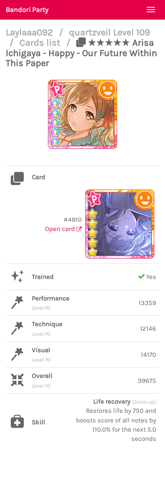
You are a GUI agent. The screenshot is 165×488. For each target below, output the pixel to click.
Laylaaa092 (30, 32)
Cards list (41, 42)
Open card (60, 228)
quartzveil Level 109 (109, 32)
